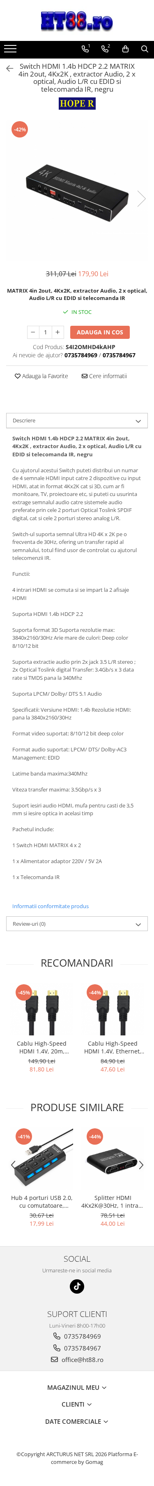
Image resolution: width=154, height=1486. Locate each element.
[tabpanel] (77, 190)
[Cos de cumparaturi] (125, 49)
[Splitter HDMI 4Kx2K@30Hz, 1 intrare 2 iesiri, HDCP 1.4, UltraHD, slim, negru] (112, 1158)
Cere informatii (107, 376)
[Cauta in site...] (145, 49)
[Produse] (11, 51)
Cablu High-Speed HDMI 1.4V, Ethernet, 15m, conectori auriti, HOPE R (112, 1047)
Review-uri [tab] (29, 923)
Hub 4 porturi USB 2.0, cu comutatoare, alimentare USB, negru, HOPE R (42, 1201)
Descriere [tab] (24, 420)
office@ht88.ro (81, 1359)
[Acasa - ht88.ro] (77, 20)
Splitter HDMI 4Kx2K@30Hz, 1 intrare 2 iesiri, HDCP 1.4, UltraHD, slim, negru (112, 1201)
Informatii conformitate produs (50, 906)
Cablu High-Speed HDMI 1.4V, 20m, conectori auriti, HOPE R (41, 1047)
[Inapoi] (6, 68)
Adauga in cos (100, 332)
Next (141, 198)
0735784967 (81, 1348)
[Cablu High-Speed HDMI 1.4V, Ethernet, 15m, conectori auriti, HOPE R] (112, 1009)
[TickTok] (77, 1286)
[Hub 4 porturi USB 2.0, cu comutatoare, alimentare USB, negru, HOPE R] (41, 1158)
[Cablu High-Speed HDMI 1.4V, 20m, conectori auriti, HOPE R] (41, 1009)
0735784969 (81, 1336)
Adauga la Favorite (44, 376)
